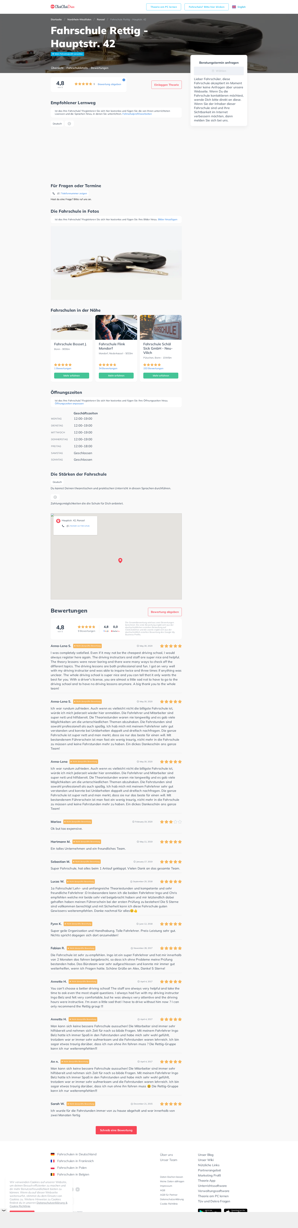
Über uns (166, 1155)
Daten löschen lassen (171, 1176)
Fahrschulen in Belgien (73, 1174)
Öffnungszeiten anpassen (69, 403)
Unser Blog (205, 1155)
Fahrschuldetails (77, 68)
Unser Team (168, 1160)
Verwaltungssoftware (213, 1191)
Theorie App (206, 1181)
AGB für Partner (168, 1194)
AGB (162, 1190)
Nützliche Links (209, 1165)
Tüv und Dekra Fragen (214, 1201)
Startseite (56, 19)
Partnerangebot (209, 1170)
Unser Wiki (206, 1160)
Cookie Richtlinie (169, 1203)
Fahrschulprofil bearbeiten (137, 113)
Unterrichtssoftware (212, 1186)
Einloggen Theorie (166, 84)
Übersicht (57, 68)
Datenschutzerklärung (172, 1199)
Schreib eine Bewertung (116, 1130)
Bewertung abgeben (109, 84)
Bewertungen (99, 68)
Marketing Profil (209, 1175)
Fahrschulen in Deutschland (77, 1154)
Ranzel (101, 19)
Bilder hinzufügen (167, 219)
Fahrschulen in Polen (72, 1168)
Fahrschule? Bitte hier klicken (206, 6)
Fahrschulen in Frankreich (75, 1161)
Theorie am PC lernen (164, 6)
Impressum (166, 1185)
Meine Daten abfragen (172, 1181)
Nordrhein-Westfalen (79, 19)
